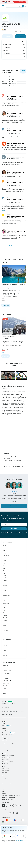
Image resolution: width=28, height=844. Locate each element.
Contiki (4, 643)
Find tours (14, 63)
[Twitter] (6, 813)
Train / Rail (5, 685)
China (4, 570)
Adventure (5, 665)
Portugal (5, 615)
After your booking (6, 736)
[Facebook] (3, 813)
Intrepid (5, 650)
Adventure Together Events (7, 750)
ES (12, 805)
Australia (5, 550)
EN (3, 805)
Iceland (4, 605)
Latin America (6, 555)
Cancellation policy (6, 738)
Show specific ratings (6, 90)
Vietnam (5, 588)
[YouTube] (17, 813)
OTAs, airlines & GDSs (6, 783)
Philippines (5, 580)
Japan (4, 575)
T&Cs (23, 532)
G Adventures (6, 648)
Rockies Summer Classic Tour (15, 143)
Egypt (4, 560)
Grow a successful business (8, 755)
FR (16, 805)
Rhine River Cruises (7, 617)
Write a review (23, 71)
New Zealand (6, 577)
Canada (5, 628)
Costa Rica (5, 630)
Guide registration (5, 770)
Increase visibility (5, 759)
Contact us (4, 791)
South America (6, 558)
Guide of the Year (5, 768)
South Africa (5, 565)
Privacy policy (4, 534)
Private (4, 693)
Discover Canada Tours (9, 10)
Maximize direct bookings (7, 761)
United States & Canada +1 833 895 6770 (11, 795)
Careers (6, 725)
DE (7, 805)
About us (3, 723)
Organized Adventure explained (8, 746)
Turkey (4, 625)
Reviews (6, 63)
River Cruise (6, 675)
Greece (4, 600)
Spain (4, 622)
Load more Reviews (14, 245)
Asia (4, 548)
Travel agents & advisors (7, 777)
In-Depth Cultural (7, 680)
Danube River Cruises (8, 593)
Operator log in (5, 763)
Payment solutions (6, 757)
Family (4, 690)
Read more (4, 107)
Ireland (4, 607)
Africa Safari (5, 678)
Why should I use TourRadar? (8, 734)
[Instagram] (10, 813)
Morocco (5, 563)
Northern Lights (6, 673)
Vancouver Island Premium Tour (16, 231)
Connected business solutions (8, 748)
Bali (4, 568)
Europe (4, 553)
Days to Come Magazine (7, 730)
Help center (4, 793)
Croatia (4, 590)
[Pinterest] (13, 813)
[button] (14, 302)
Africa (4, 545)
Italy (4, 610)
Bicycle (4, 668)
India (4, 573)
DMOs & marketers (6, 781)
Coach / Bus (5, 683)
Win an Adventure (8, 732)
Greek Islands (6, 603)
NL (21, 805)
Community (4, 740)
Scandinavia (5, 612)
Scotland (5, 620)
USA (4, 633)
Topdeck (5, 653)
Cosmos (5, 645)
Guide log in (4, 772)
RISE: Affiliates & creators (7, 779)
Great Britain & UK (7, 598)
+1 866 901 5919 (6, 2)
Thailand (5, 585)
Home (3, 10)
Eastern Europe (6, 595)
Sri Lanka (5, 582)
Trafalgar (5, 655)
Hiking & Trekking (7, 670)
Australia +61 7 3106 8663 (7, 799)
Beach (4, 688)
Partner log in (4, 785)
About (22, 63)
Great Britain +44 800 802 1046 (8, 797)
